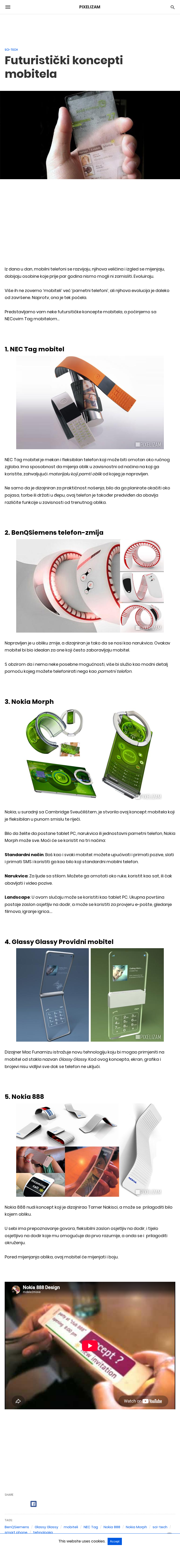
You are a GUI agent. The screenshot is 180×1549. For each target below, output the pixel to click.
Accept (115, 1541)
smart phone (16, 1532)
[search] (172, 7)
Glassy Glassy (46, 1526)
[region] (90, 28)
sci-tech (160, 1526)
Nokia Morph (136, 1526)
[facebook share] (33, 1504)
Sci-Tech (11, 50)
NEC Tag (91, 1526)
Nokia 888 (112, 1526)
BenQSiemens (17, 1526)
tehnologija (43, 1532)
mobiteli (71, 1526)
